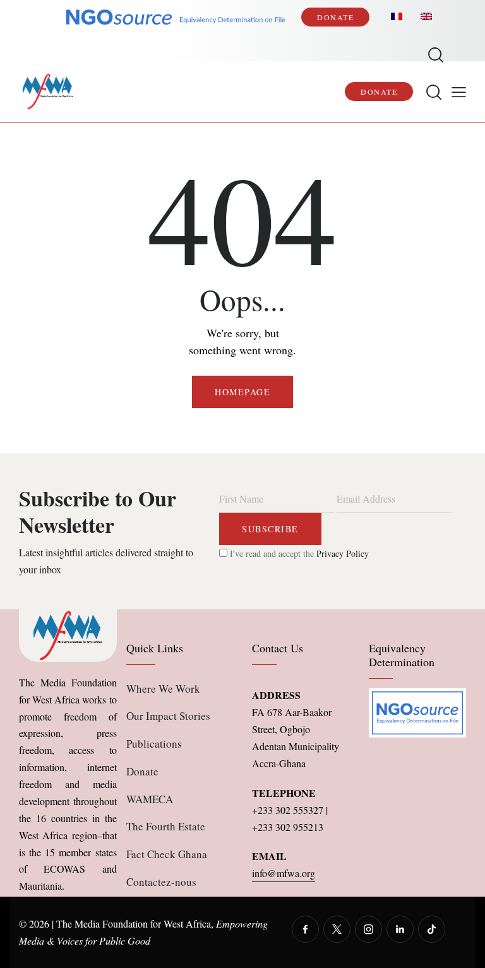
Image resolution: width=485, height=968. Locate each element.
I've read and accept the (298, 553)
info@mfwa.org (283, 873)
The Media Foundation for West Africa (133, 923)
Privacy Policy (342, 553)
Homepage (242, 392)
